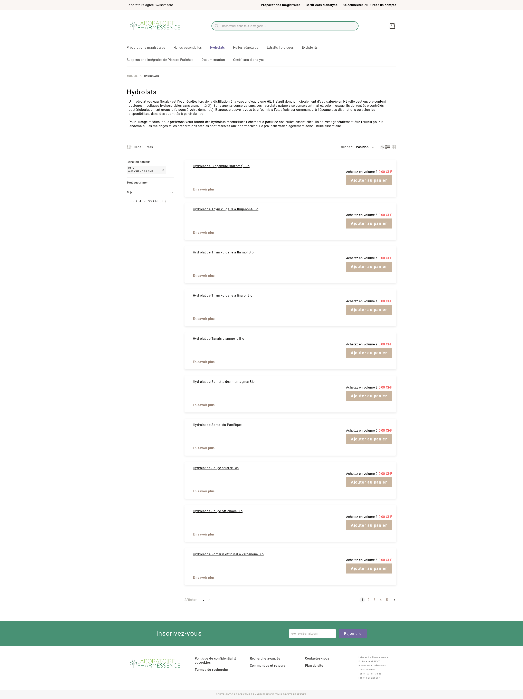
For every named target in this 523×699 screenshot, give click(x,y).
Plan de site (314, 666)
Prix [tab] (130, 193)
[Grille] (393, 147)
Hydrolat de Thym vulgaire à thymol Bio (223, 252)
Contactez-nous (317, 658)
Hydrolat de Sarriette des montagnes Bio (224, 382)
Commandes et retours (268, 666)
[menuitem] (146, 47)
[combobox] (285, 25)
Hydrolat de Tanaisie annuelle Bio (218, 339)
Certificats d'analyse (321, 5)
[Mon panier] (392, 26)
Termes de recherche (211, 670)
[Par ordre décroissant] (382, 147)
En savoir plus (204, 189)
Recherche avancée (265, 658)
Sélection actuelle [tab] (138, 162)
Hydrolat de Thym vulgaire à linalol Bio (223, 295)
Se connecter (353, 5)
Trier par (345, 147)
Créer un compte (383, 5)
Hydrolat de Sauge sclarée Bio (216, 468)
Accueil (132, 76)
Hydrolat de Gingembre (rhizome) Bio (221, 166)
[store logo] (155, 25)
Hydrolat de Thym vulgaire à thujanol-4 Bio (225, 209)
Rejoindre (353, 633)
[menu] (261, 53)
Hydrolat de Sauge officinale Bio (218, 511)
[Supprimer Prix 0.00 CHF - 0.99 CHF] (163, 170)
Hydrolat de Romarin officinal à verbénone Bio (228, 554)
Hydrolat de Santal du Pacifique (217, 425)
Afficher (190, 600)
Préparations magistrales (281, 5)
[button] (365, 147)
